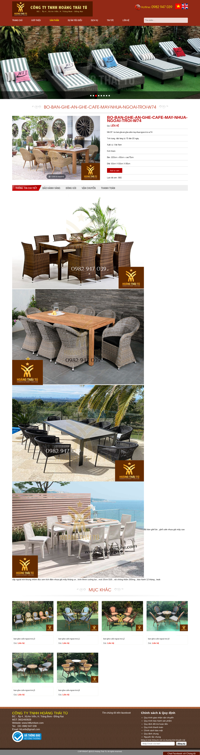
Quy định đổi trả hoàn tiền (156, 724)
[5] (104, 95)
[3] (98, 95)
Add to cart (114, 170)
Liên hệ (126, 20)
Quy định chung (151, 733)
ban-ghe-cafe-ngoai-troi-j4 (158, 639)
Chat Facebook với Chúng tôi (181, 753)
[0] (90, 95)
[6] (106, 95)
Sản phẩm (54, 20)
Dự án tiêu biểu (75, 20)
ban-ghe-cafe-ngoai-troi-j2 (114, 639)
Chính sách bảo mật (153, 730)
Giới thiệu (36, 20)
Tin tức (110, 20)
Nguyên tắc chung (152, 737)
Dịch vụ (94, 20)
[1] (93, 95)
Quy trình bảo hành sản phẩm (158, 721)
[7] (109, 95)
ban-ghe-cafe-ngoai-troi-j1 (69, 639)
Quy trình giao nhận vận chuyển (159, 717)
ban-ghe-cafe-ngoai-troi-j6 (69, 690)
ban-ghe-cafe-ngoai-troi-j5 (24, 690)
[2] (96, 95)
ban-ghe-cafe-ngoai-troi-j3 (24, 639)
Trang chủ (17, 20)
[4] (101, 95)
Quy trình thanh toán (153, 727)
